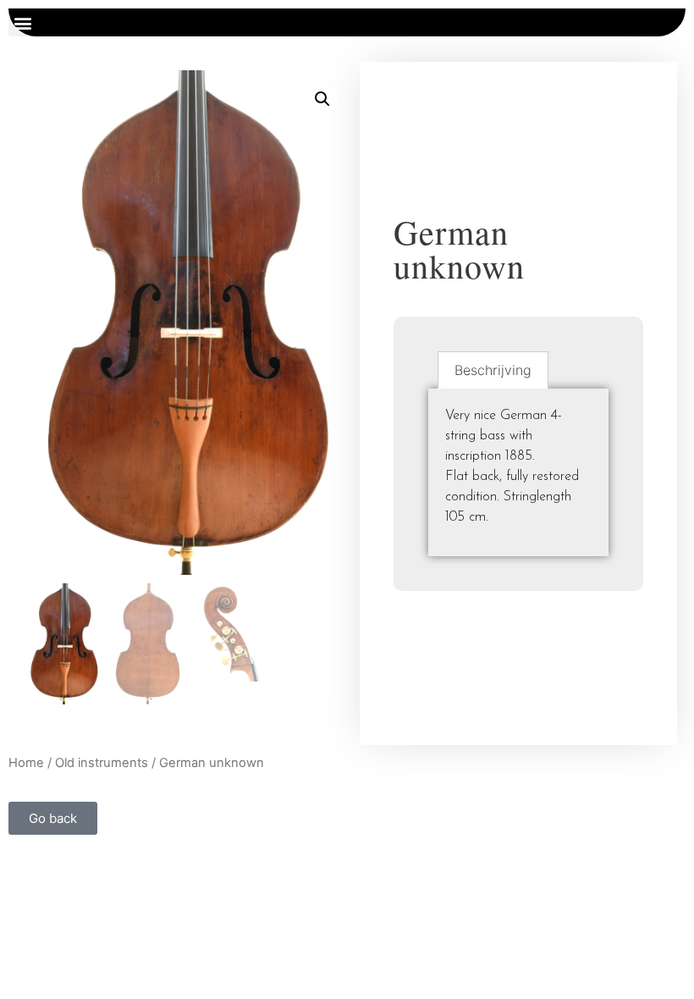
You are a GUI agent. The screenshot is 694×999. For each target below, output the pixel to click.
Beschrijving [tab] (493, 370)
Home (26, 762)
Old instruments (101, 762)
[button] (22, 22)
